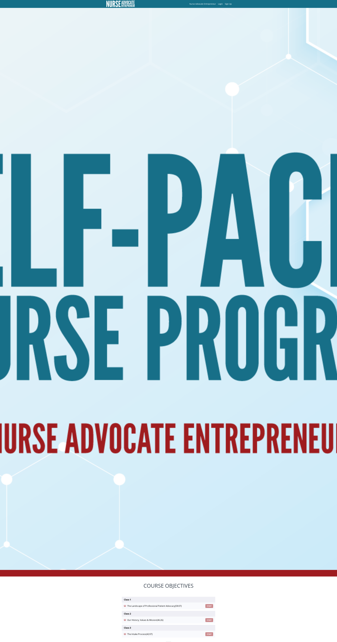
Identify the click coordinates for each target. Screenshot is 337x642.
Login (220, 4)
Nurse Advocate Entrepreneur (202, 4)
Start (209, 606)
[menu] (209, 4)
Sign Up (228, 4)
